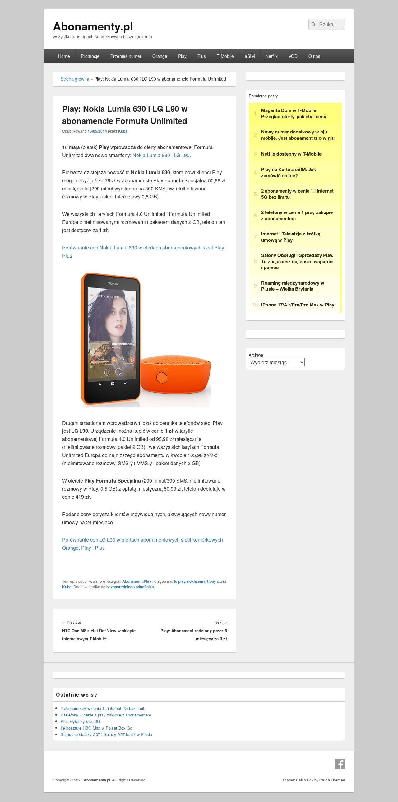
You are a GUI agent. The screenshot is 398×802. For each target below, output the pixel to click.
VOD (293, 56)
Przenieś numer (125, 56)
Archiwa (256, 355)
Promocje (90, 56)
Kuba (122, 131)
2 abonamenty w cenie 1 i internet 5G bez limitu (103, 708)
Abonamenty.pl (93, 26)
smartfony (207, 581)
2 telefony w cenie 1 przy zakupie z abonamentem (106, 715)
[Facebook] (340, 764)
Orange (159, 56)
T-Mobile (225, 56)
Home (64, 56)
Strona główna (75, 79)
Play (182, 56)
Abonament (132, 581)
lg (175, 581)
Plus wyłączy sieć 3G (80, 721)
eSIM (250, 56)
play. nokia (187, 581)
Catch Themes (332, 780)
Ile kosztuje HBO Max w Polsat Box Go (96, 728)
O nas (314, 56)
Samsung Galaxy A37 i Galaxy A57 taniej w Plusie (106, 734)
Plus (201, 56)
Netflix (272, 56)
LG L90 (182, 155)
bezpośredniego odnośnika (130, 587)
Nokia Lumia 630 (151, 155)
